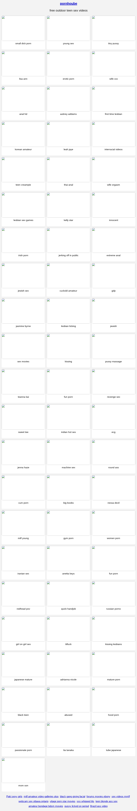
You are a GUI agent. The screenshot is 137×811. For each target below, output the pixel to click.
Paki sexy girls (14, 796)
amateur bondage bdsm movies (46, 806)
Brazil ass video (99, 806)
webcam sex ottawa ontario (33, 801)
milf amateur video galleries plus (41, 796)
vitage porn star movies (62, 801)
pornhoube (68, 3)
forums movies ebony (98, 796)
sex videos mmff (121, 796)
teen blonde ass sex (106, 801)
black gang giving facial (72, 796)
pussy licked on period (76, 806)
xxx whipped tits (85, 801)
